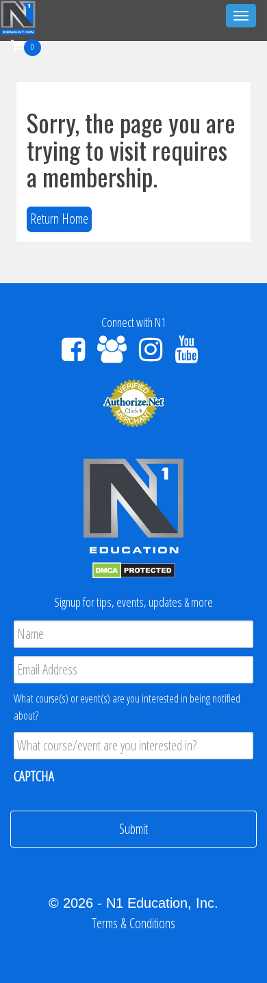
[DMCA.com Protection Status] (133, 569)
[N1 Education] (18, 16)
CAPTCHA (34, 776)
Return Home (59, 218)
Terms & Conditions (133, 923)
